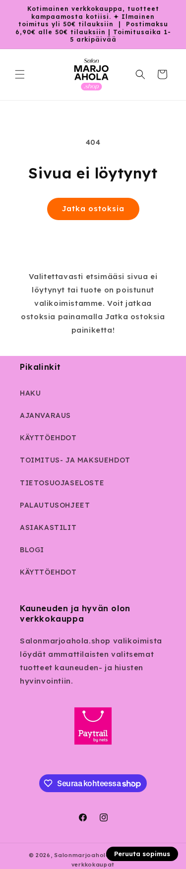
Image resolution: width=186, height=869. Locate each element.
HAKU (30, 393)
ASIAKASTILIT (48, 527)
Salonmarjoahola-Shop (91, 855)
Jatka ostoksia (93, 208)
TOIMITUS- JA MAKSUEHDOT (75, 460)
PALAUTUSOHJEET (55, 505)
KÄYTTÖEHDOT (48, 437)
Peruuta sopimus (142, 854)
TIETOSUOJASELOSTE (62, 482)
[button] (20, 74)
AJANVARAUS (45, 415)
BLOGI (32, 549)
